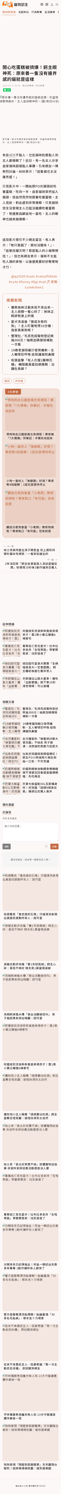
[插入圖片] (46, 846)
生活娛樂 (50, 12)
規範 (6, 846)
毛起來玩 (23, 12)
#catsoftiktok (46, 276)
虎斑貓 (19, 381)
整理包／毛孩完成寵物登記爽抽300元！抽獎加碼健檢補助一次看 (32, 340)
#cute (13, 281)
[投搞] (46, 4)
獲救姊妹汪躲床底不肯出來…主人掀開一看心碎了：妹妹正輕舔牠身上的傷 (32, 311)
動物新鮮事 (9, 12)
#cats (30, 276)
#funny (24, 281)
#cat (42, 281)
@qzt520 (18, 276)
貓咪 (7, 381)
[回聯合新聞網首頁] (8, 4)
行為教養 (36, 12)
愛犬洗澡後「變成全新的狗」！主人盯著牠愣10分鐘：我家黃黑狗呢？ (32, 325)
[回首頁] (15, 4)
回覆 (54, 846)
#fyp (34, 281)
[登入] (51, 4)
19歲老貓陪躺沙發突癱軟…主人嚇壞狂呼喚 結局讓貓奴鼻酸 (33, 352)
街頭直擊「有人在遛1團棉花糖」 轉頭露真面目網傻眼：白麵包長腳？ (33, 364)
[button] (41, 4)
